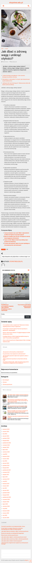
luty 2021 (5, 488)
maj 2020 (5, 508)
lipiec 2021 (5, 476)
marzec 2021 (6, 485)
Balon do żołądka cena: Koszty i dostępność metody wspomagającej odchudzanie (18, 411)
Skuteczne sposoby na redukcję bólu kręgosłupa (12, 533)
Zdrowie (5, 382)
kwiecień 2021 (6, 483)
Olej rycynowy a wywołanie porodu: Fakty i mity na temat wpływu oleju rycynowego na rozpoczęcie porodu (18, 400)
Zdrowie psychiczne (7, 384)
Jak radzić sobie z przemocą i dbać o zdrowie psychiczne (14, 539)
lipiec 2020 (5, 504)
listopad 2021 (6, 467)
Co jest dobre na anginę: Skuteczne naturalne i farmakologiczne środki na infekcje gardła (12, 529)
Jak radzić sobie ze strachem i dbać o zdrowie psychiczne (14, 531)
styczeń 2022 (6, 463)
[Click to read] (16, 280)
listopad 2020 (6, 495)
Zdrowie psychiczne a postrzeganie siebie (17, 406)
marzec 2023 (6, 431)
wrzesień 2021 (6, 472)
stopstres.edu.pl (16, 2)
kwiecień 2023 (6, 429)
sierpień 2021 (6, 474)
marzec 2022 (6, 458)
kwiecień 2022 (6, 456)
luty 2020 (5, 515)
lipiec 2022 (5, 449)
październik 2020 (7, 497)
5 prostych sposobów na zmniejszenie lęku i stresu (13, 526)
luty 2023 (5, 433)
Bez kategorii (6, 379)
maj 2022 (5, 454)
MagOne (26, 560)
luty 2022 (5, 461)
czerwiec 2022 (6, 451)
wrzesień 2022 (6, 445)
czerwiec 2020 (6, 506)
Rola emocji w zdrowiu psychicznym (9, 535)
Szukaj (2, 314)
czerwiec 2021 (6, 479)
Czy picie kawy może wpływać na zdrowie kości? (14, 353)
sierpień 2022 (6, 447)
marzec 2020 (6, 513)
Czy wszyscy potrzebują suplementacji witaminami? (24, 306)
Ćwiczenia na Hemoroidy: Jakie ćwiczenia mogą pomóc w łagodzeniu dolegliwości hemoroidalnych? (16, 362)
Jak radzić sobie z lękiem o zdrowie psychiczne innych (14, 537)
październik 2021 (7, 470)
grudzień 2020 (6, 492)
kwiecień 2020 (6, 510)
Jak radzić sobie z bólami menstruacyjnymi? (18, 394)
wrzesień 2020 (6, 499)
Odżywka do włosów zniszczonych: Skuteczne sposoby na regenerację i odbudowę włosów (14, 296)
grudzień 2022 (6, 438)
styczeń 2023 (6, 436)
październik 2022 (7, 442)
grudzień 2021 (6, 465)
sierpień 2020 (6, 501)
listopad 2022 (6, 440)
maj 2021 (5, 481)
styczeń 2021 (6, 490)
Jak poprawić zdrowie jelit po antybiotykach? (13, 352)
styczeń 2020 (6, 517)
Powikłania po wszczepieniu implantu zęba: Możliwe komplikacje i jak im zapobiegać (7, 307)
